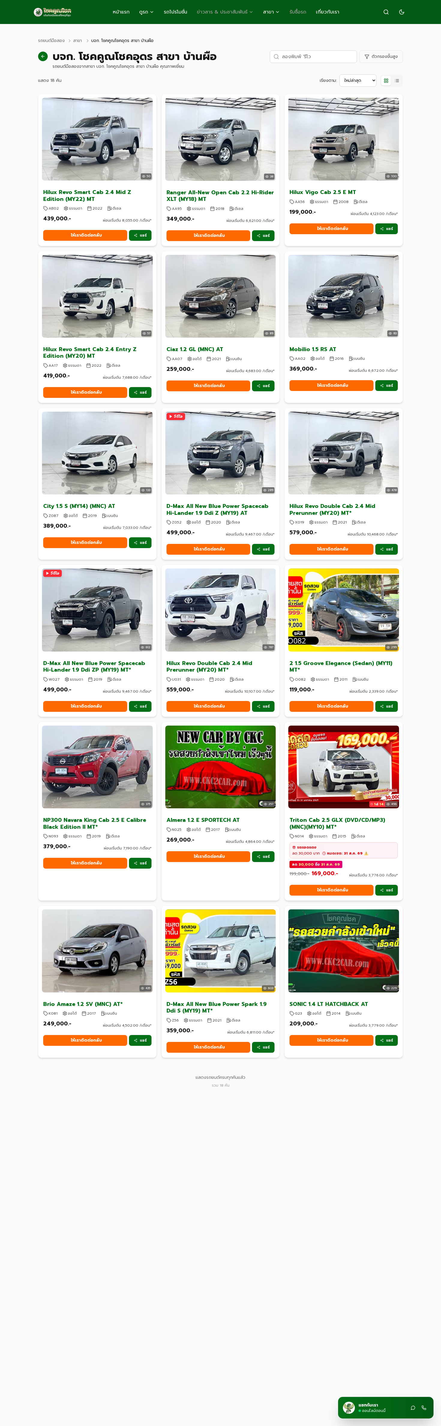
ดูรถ (143, 12)
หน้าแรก (121, 12)
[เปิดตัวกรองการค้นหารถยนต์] (386, 12)
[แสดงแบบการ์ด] (386, 80)
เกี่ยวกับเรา (327, 12)
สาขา (268, 12)
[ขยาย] (413, 1408)
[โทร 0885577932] (424, 1408)
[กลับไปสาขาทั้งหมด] (43, 56)
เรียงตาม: (328, 81)
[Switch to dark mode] (402, 12)
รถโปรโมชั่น (175, 12)
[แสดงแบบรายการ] (397, 80)
